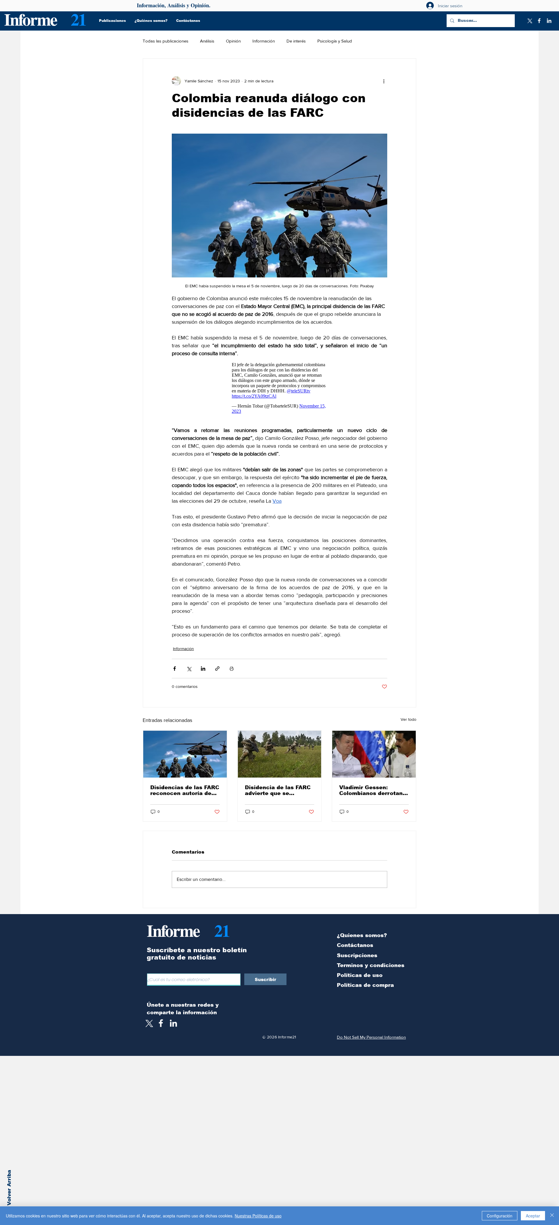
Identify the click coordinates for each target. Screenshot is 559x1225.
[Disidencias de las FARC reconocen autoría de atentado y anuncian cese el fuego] (185, 754)
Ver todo (408, 719)
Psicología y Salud (334, 40)
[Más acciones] (383, 80)
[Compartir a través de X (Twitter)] (189, 668)
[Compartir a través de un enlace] (217, 668)
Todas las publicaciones (165, 40)
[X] (529, 20)
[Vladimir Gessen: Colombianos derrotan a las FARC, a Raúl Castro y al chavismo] (374, 754)
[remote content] (279, 388)
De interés (296, 40)
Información (263, 40)
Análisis (207, 40)
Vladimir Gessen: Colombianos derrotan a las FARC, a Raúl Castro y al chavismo (373, 790)
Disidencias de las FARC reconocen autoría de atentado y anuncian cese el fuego (184, 790)
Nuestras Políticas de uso (258, 1216)
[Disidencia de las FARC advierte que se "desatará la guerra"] (279, 754)
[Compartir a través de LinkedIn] (203, 668)
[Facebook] (539, 20)
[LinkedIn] (549, 20)
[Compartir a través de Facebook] (174, 668)
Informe (30, 19)
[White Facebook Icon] (161, 1023)
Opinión (233, 40)
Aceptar (533, 1216)
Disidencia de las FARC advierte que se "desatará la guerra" (278, 790)
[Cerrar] (552, 1215)
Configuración (499, 1216)
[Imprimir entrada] (231, 668)
